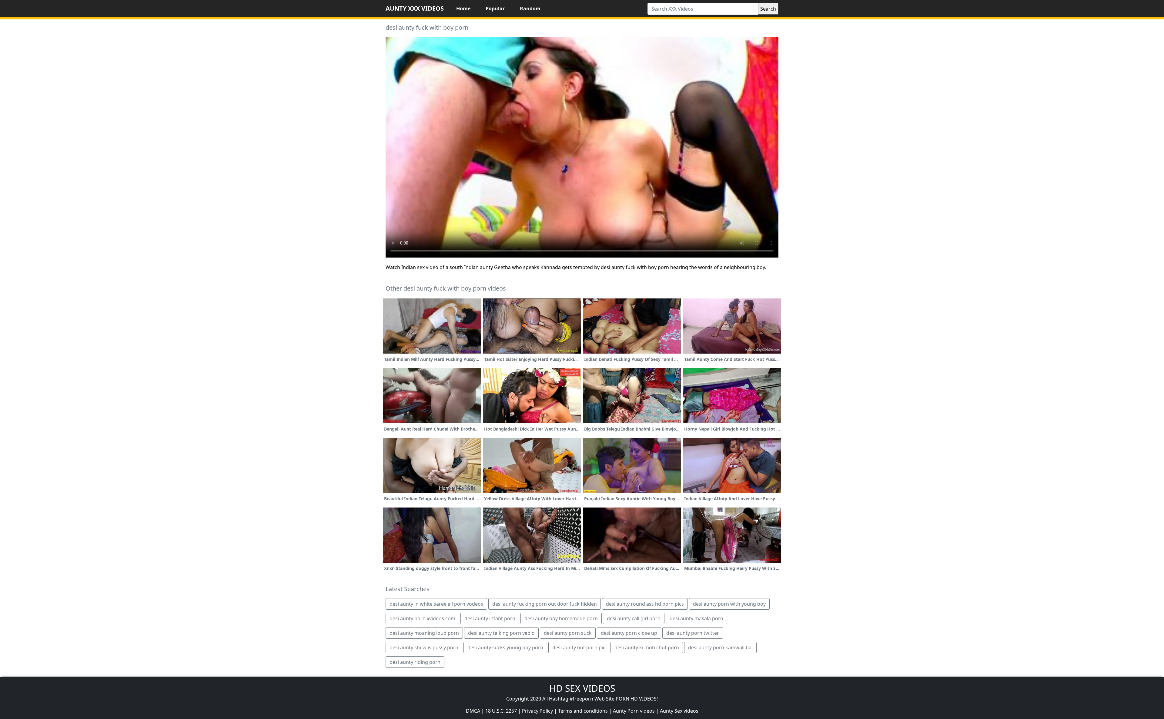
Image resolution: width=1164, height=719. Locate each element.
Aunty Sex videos (679, 710)
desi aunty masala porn (696, 618)
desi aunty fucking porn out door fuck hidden (544, 604)
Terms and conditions (583, 710)
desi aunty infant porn (489, 618)
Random (530, 8)
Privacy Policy (537, 710)
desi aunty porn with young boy (729, 604)
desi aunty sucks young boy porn (505, 647)
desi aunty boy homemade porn (561, 618)
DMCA (473, 710)
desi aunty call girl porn (634, 618)
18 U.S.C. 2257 (501, 710)
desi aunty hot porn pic (578, 647)
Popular (495, 8)
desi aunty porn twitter (692, 633)
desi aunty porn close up (629, 633)
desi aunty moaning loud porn (424, 633)
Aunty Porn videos (634, 710)
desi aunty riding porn (415, 662)
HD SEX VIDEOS (582, 688)
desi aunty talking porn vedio (501, 633)
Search (768, 8)
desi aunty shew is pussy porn (424, 647)
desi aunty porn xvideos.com (422, 618)
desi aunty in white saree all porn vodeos (436, 604)
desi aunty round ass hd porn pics (645, 604)
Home (463, 8)
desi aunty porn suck (568, 633)
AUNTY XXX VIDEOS (415, 8)
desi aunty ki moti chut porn (646, 647)
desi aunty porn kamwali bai (720, 647)
